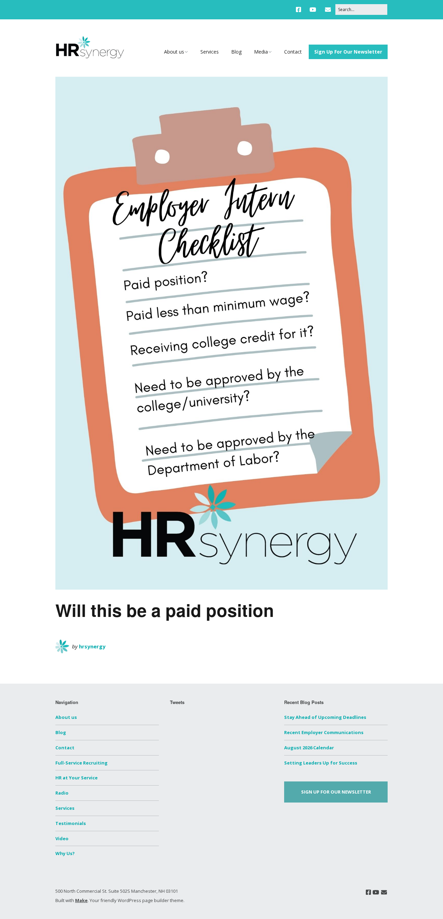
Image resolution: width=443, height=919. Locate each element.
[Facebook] (300, 9)
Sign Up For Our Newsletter (348, 51)
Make (81, 900)
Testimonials (70, 823)
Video (62, 838)
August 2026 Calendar (309, 747)
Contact (293, 51)
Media (261, 51)
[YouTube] (312, 9)
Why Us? (65, 853)
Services (209, 51)
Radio (62, 793)
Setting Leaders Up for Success (320, 763)
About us (174, 51)
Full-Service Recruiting (81, 763)
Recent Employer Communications (323, 732)
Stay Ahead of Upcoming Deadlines (325, 717)
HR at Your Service (76, 778)
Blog (236, 51)
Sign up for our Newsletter (336, 792)
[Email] (328, 9)
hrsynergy (92, 646)
